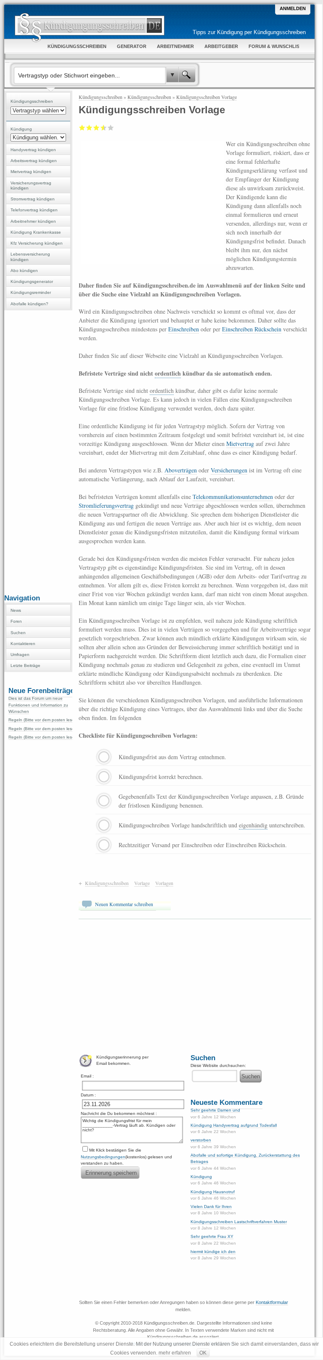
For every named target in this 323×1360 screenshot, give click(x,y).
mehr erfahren (175, 1353)
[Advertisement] (38, 451)
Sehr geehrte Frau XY (212, 1236)
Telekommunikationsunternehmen (233, 497)
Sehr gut (110, 127)
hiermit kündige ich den (213, 1251)
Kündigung (201, 1176)
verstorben (201, 1140)
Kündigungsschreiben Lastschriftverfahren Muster (239, 1221)
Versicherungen (229, 470)
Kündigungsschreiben (100, 96)
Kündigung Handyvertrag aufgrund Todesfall (234, 1125)
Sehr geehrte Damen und (215, 1110)
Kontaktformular (272, 1302)
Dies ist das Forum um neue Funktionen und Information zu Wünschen (38, 705)
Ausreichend (89, 127)
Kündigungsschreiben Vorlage (206, 96)
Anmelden (293, 8)
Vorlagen (164, 883)
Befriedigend (96, 127)
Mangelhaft (82, 127)
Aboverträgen (180, 470)
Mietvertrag (240, 444)
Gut (102, 127)
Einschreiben (183, 329)
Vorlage (142, 883)
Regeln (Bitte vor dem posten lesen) (43, 719)
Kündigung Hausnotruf (213, 1191)
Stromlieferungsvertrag (106, 505)
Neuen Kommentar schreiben (124, 904)
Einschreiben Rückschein (251, 329)
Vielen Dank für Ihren (211, 1206)
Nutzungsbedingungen (103, 1157)
